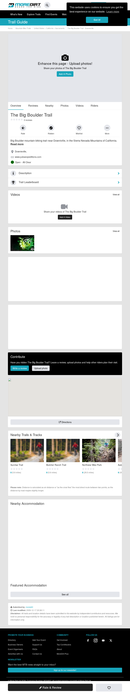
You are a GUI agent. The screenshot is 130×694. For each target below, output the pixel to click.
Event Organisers (15, 649)
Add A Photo (65, 74)
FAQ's (34, 649)
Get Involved (62, 640)
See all (65, 594)
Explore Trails (34, 14)
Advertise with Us (15, 653)
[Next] (117, 434)
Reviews (33, 105)
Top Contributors (64, 644)
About (59, 649)
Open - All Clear (23, 162)
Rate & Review (51, 687)
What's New (16, 14)
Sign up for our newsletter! (65, 670)
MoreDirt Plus (62, 653)
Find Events (51, 14)
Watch (65, 14)
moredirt (29, 607)
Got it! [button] (97, 20)
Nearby (49, 105)
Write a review (20, 368)
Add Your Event (39, 640)
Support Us (37, 644)
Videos (80, 105)
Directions (66, 422)
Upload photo (41, 368)
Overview (15, 105)
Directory (12, 640)
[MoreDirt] (24, 5)
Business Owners (15, 644)
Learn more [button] (112, 11)
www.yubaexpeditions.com (28, 156)
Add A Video (65, 217)
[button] (23, 128)
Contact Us (37, 653)
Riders (94, 105)
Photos (64, 105)
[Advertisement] (65, 279)
